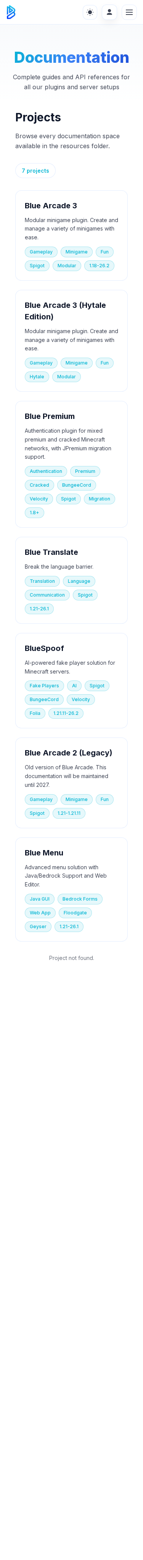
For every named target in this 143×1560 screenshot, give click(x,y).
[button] (71, 235)
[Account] (109, 12)
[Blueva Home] (11, 12)
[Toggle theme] (90, 12)
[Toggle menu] (129, 12)
